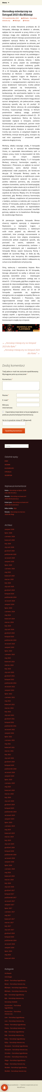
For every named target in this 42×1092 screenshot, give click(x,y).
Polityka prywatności (11, 1085)
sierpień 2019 (9, 819)
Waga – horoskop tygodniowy (15, 1060)
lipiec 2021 (8, 737)
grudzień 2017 (10, 890)
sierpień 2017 (9, 905)
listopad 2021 (9, 722)
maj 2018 (8, 872)
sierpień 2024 (9, 604)
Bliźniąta (17, 20)
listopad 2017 (9, 894)
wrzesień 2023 (10, 644)
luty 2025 (8, 583)
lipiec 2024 (8, 608)
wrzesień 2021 (10, 729)
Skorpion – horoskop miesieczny (16, 1050)
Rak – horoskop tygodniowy (14, 1032)
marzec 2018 (9, 880)
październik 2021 (10, 726)
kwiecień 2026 (10, 540)
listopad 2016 (9, 937)
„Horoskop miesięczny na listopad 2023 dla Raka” (22, 351)
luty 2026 (8, 544)
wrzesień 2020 (10, 772)
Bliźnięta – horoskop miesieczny (16, 991)
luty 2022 (8, 712)
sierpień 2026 (9, 529)
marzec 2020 (9, 794)
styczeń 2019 (9, 844)
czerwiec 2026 (10, 536)
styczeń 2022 (9, 715)
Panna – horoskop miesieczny (15, 1028)
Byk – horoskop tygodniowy (14, 995)
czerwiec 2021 (10, 740)
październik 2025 (10, 554)
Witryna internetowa (7, 406)
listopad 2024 (9, 594)
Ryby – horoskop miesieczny (15, 1042)
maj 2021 (8, 744)
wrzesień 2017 (10, 901)
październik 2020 (10, 769)
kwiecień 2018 (10, 876)
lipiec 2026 (8, 533)
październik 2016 (10, 940)
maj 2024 (8, 615)
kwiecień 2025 (10, 576)
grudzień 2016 (10, 933)
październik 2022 (10, 683)
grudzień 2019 (10, 804)
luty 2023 (8, 669)
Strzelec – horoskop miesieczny (16, 1057)
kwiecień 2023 (10, 662)
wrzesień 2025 (10, 558)
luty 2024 (8, 626)
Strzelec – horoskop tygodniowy (16, 1053)
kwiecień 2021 (10, 747)
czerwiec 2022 (10, 697)
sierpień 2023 (9, 647)
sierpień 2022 (9, 690)
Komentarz (7, 379)
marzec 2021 (9, 751)
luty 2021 (8, 754)
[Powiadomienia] (4, 1087)
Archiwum (8, 973)
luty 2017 (8, 926)
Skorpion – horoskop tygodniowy (16, 1046)
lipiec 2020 (8, 779)
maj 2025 (8, 572)
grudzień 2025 (10, 551)
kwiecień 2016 (10, 958)
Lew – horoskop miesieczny (14, 1021)
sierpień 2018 (9, 862)
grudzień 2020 (10, 762)
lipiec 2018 (8, 865)
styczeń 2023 (9, 672)
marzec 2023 (9, 665)
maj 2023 (8, 658)
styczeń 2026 (9, 547)
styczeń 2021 (9, 758)
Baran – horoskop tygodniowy (15, 980)
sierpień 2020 (9, 776)
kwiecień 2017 (10, 919)
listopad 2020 (9, 765)
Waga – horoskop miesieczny (15, 1064)
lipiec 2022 (8, 694)
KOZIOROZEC (9, 468)
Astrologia (8, 977)
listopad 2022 (9, 679)
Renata (26, 20)
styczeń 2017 (9, 930)
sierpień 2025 (9, 561)
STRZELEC (8, 472)
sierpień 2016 (9, 947)
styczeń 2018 (9, 887)
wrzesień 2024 (10, 601)
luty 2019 (8, 840)
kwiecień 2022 (10, 704)
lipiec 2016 (8, 951)
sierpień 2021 (9, 733)
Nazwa (5, 395)
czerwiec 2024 (10, 611)
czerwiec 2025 (10, 569)
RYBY (6, 461)
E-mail (5, 400)
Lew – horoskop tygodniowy (14, 1017)
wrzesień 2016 (10, 944)
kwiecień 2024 (10, 619)
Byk (15, 508)
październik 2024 (10, 597)
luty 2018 (8, 883)
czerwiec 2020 (10, 783)
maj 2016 (8, 955)
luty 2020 (8, 797)
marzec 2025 (9, 579)
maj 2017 (8, 915)
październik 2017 (10, 897)
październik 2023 (10, 640)
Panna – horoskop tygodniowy (15, 1025)
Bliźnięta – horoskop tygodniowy (16, 987)
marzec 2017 (9, 922)
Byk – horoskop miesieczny (14, 998)
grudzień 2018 (10, 847)
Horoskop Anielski (11, 1002)
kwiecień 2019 (10, 833)
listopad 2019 (9, 808)
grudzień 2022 (10, 676)
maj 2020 (8, 787)
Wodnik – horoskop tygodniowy (16, 1067)
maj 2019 (8, 830)
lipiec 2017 (8, 908)
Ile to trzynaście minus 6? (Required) (16, 420)
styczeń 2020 (9, 801)
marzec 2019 (9, 837)
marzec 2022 (9, 708)
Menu (4, 2)
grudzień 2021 (10, 719)
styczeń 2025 (9, 586)
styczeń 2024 (9, 629)
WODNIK (7, 465)
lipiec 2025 (8, 565)
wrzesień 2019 (10, 815)
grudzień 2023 (10, 633)
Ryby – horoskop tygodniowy (15, 1039)
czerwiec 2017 (10, 912)
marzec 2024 (9, 622)
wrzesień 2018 (10, 858)
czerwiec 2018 (10, 869)
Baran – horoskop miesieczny (15, 984)
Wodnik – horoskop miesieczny (15, 1071)
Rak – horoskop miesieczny (14, 1035)
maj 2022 (8, 701)
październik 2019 (10, 812)
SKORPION (8, 475)
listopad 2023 (9, 636)
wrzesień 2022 (10, 687)
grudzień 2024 (10, 590)
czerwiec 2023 (10, 654)
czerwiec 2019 (10, 826)
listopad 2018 (9, 851)
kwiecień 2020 (10, 790)
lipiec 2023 (8, 651)
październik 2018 (10, 855)
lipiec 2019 (8, 822)
